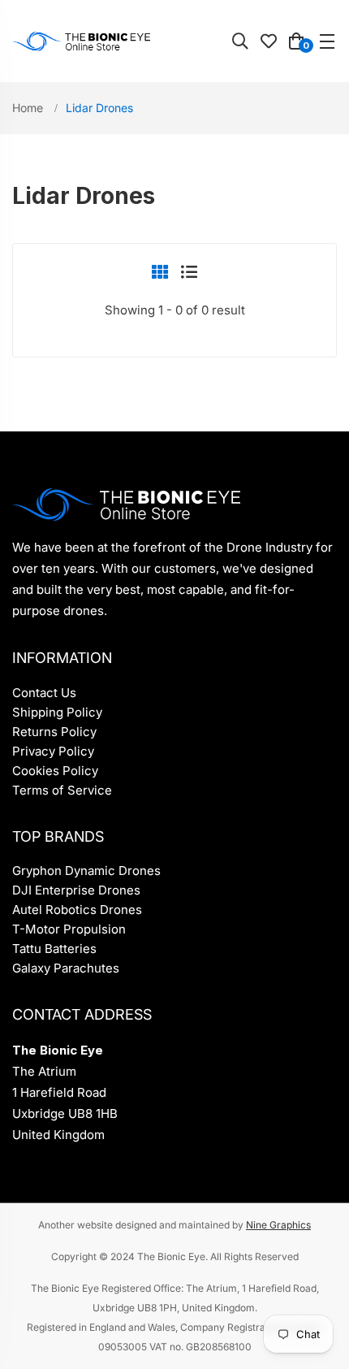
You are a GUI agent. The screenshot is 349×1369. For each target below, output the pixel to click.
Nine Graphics (278, 1225)
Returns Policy (54, 731)
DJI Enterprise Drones (76, 890)
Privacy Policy (53, 751)
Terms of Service (62, 790)
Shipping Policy (57, 712)
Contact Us (44, 692)
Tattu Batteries (54, 948)
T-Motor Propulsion (69, 929)
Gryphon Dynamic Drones (86, 870)
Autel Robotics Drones (77, 909)
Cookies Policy (55, 770)
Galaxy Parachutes (65, 968)
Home (29, 108)
